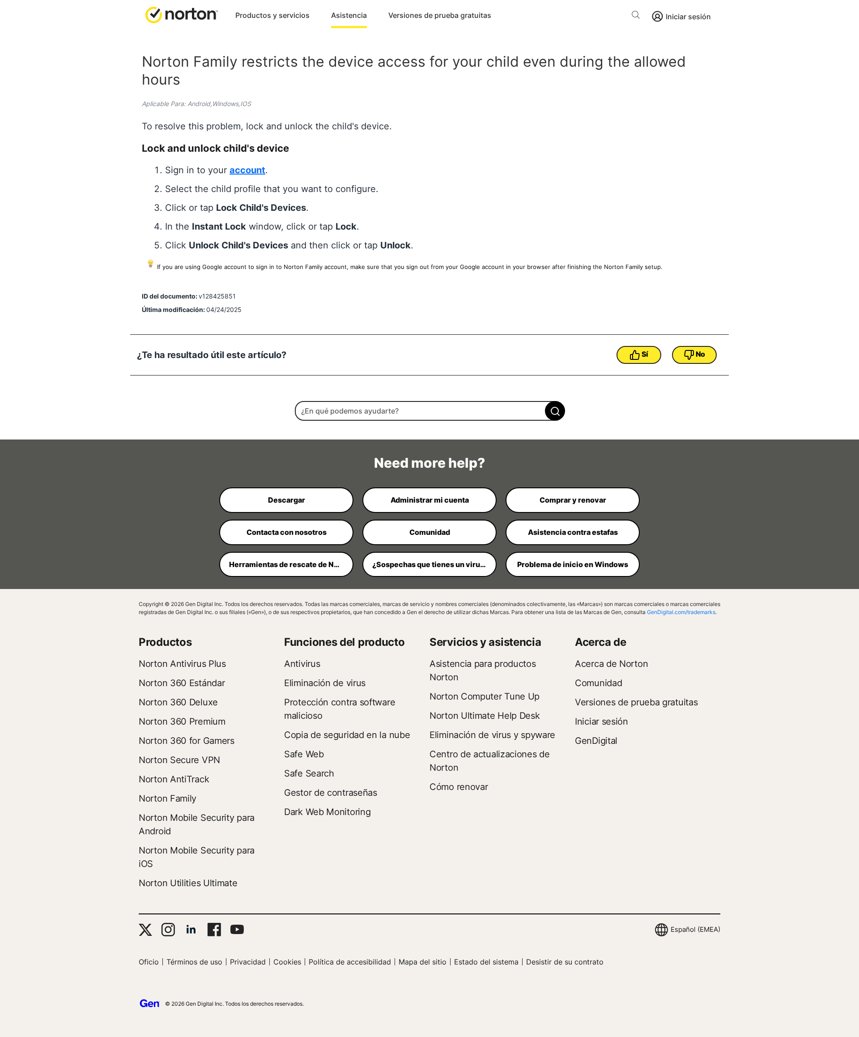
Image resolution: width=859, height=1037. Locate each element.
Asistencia (349, 15)
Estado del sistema (486, 961)
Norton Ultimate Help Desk (485, 715)
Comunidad (598, 683)
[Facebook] (214, 929)
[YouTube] (237, 930)
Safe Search (309, 773)
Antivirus (302, 663)
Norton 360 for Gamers (186, 740)
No (700, 354)
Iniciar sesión (688, 16)
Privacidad (248, 961)
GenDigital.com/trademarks (681, 612)
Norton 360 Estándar (182, 683)
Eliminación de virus (325, 683)
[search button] (638, 16)
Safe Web (304, 754)
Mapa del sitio (423, 961)
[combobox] (429, 411)
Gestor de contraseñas (330, 792)
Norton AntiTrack (174, 779)
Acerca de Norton (611, 663)
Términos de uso (194, 961)
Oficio (149, 961)
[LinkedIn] (191, 929)
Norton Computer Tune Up (485, 696)
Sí (645, 354)
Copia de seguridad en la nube (347, 735)
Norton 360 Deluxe (178, 702)
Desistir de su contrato (565, 961)
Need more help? (429, 463)
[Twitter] (145, 930)
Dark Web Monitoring (327, 812)
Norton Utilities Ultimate (188, 883)
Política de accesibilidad (350, 961)
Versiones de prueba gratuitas (439, 15)
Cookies (287, 961)
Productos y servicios (272, 15)
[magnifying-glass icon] (555, 411)
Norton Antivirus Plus (182, 663)
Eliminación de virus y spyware (492, 735)
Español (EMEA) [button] (695, 929)
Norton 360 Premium (182, 721)
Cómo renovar (459, 786)
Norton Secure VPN (179, 760)
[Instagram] (168, 929)
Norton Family (167, 798)
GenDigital (596, 740)
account (247, 170)
